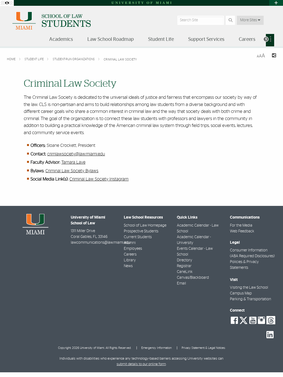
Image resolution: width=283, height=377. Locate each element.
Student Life (34, 59)
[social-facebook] (234, 320)
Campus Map (241, 293)
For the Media (241, 225)
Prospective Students (141, 231)
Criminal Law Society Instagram (99, 179)
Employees (133, 249)
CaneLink (185, 272)
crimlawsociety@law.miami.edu (76, 154)
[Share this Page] (272, 56)
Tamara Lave (73, 162)
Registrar (184, 266)
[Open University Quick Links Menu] (276, 3)
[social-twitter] (243, 319)
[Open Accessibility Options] (7, 3)
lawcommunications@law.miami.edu (100, 243)
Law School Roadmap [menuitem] (110, 39)
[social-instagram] (261, 320)
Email (181, 283)
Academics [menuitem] (61, 39)
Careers (130, 254)
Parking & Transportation (250, 299)
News (128, 266)
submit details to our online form (141, 364)
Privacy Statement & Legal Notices (203, 347)
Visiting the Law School (249, 288)
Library (130, 260)
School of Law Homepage (145, 225)
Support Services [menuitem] (206, 39)
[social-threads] (270, 319)
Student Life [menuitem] (161, 39)
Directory (184, 260)
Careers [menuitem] (247, 39)
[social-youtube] (252, 320)
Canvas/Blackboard (193, 278)
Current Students (138, 237)
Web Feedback (242, 231)
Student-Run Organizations (74, 59)
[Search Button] (230, 20)
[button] (271, 361)
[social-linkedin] (270, 335)
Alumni (130, 243)
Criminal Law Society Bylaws (71, 171)
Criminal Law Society (120, 59)
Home (11, 59)
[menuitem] (270, 40)
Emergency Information (156, 347)
